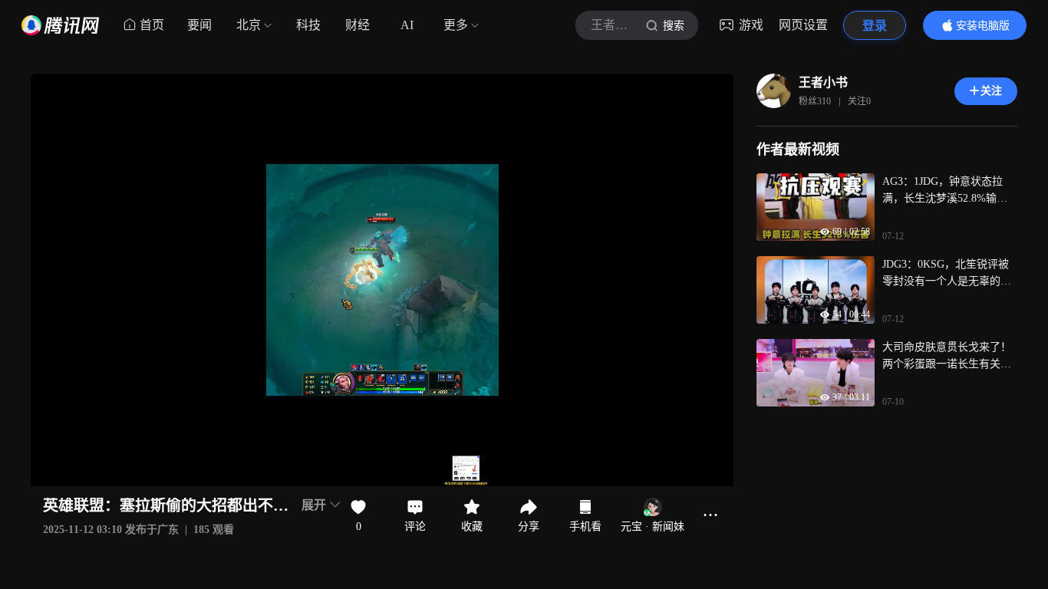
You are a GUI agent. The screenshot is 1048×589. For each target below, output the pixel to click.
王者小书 (823, 82)
